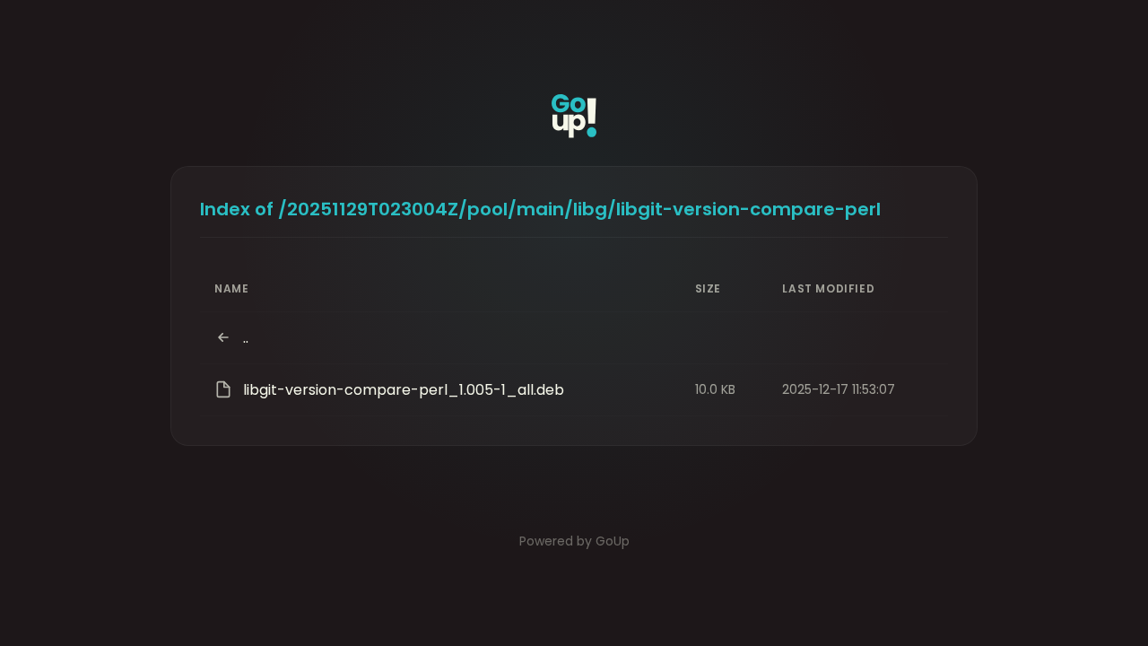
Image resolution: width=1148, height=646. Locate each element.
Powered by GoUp (574, 541)
